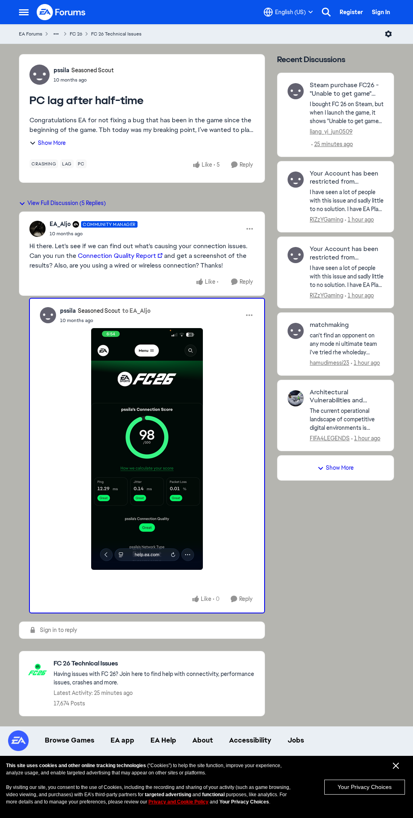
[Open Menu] (388, 34)
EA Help (163, 740)
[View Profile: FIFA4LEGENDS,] (296, 398)
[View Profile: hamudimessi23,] (296, 331)
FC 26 (76, 34)
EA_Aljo (60, 224)
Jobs (296, 740)
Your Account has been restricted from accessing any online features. (344, 177)
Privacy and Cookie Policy (178, 802)
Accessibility (250, 740)
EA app (122, 740)
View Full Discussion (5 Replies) (66, 203)
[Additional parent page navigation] (56, 34)
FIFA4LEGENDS (330, 438)
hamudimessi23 (329, 362)
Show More (52, 142)
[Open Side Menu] (24, 12)
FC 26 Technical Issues (116, 34)
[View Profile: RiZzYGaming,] (296, 180)
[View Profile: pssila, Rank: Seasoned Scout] (39, 75)
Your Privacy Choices (365, 787)
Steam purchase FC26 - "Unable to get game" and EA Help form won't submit (344, 89)
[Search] (326, 12)
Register (351, 12)
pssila (61, 70)
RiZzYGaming (326, 219)
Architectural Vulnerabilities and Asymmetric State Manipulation (336, 396)
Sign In (381, 12)
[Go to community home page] (61, 12)
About (202, 740)
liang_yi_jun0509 (331, 131)
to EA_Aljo (136, 310)
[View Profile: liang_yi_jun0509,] (296, 91)
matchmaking (329, 325)
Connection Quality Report (117, 255)
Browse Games (69, 740)
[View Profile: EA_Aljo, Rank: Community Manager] (37, 229)
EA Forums (30, 34)
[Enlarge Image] (147, 449)
